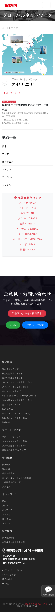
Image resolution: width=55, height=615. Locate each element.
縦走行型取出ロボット (12, 378)
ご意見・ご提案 (35, 325)
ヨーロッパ (7, 177)
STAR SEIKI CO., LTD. (36, 604)
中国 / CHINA (27, 213)
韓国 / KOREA (27, 249)
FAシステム (7, 409)
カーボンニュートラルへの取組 (16, 478)
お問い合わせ (48, 595)
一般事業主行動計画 (11, 482)
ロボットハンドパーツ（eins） (16, 413)
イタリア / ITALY (27, 208)
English (8, 579)
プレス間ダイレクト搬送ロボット (17, 400)
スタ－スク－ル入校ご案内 (14, 441)
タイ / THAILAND (27, 234)
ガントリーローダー (11, 405)
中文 (6, 584)
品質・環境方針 (9, 473)
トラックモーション (20, 396)
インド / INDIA (27, 244)
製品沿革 (6, 469)
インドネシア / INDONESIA (27, 239)
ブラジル (6, 185)
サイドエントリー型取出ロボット (17, 382)
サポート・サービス (11, 437)
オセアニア (7, 162)
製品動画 (6, 422)
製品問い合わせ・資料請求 (27, 313)
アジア (5, 154)
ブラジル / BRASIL (27, 218)
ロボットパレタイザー (12, 391)
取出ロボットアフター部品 (14, 418)
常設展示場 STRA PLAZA (14, 450)
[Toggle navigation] (46, 5)
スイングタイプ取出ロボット (15, 387)
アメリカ (6, 169)
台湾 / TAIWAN (27, 223)
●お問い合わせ (9, 575)
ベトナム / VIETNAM (27, 229)
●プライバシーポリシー (13, 570)
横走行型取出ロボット (12, 373)
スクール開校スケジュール (14, 446)
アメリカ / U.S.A (27, 203)
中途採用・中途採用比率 (13, 542)
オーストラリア (13, 93)
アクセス (6, 487)
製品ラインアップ (10, 369)
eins (13, 325)
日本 (4, 146)
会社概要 (6, 465)
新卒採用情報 (8, 538)
